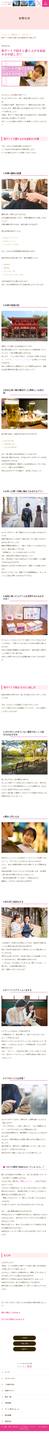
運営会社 (8, 1421)
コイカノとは (9, 1378)
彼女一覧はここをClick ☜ (10, 1312)
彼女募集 (8, 1415)
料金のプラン (9, 1390)
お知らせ (14, 34)
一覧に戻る (24, 1343)
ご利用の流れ (9, 1384)
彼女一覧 (8, 1397)
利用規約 (8, 1403)
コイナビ (25, 34)
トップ (3, 34)
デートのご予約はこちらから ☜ (12, 1319)
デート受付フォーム (12, 1409)
